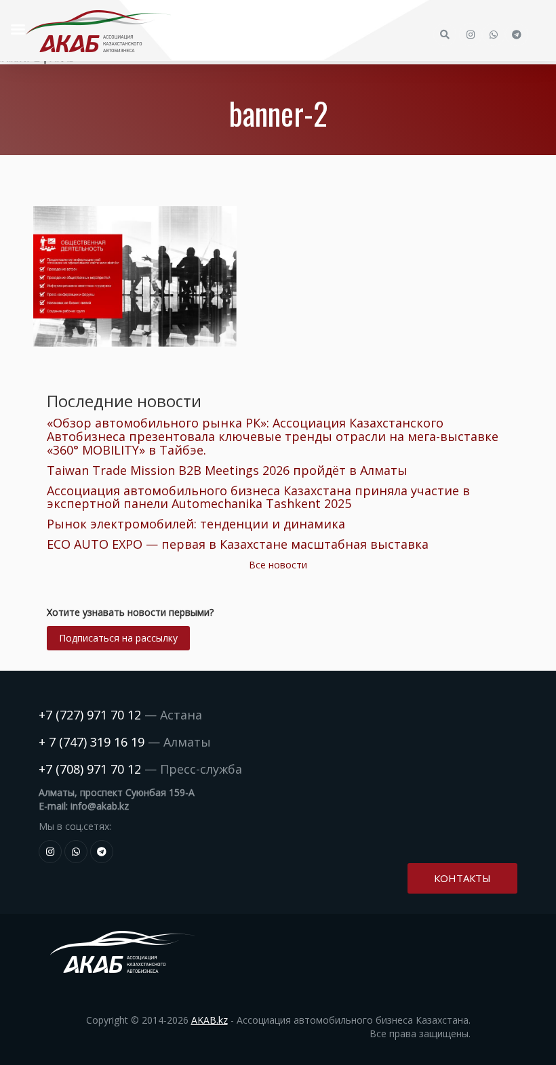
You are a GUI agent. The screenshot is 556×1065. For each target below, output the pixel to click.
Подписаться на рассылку (118, 637)
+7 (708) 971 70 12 (90, 769)
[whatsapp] (75, 851)
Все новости (278, 564)
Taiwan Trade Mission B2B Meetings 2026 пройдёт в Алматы (227, 470)
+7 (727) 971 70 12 (90, 715)
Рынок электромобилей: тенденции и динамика (196, 524)
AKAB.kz (209, 1020)
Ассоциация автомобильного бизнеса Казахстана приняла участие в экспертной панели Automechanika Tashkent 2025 (258, 497)
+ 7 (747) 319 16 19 (91, 742)
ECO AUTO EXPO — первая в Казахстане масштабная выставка (238, 544)
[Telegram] (101, 851)
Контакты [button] (462, 878)
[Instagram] (50, 851)
